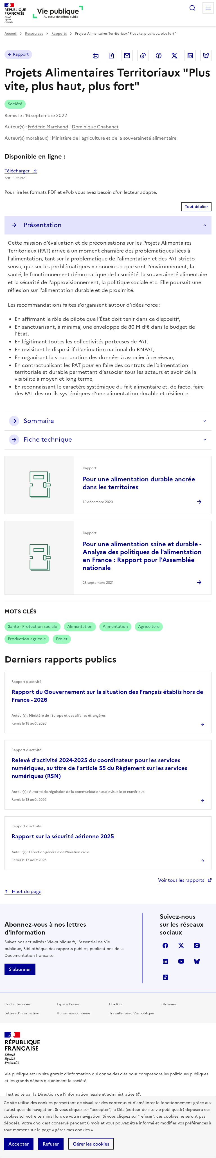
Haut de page (26, 891)
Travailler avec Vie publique (131, 1013)
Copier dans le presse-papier (142, 55)
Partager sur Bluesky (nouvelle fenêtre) (206, 55)
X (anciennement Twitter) (181, 945)
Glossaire (168, 1004)
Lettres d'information (21, 1013)
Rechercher (192, 8)
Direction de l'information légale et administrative (86, 1094)
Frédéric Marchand (48, 126)
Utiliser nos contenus (73, 1013)
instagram (196, 945)
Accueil (10, 33)
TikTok (165, 977)
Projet (62, 639)
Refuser (51, 1144)
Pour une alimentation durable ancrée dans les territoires (139, 483)
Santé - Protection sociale (32, 627)
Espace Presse (68, 1004)
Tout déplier (196, 207)
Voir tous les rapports (181, 880)
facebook (165, 945)
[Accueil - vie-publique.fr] (58, 13)
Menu (208, 8)
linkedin (165, 961)
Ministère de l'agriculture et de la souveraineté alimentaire (114, 138)
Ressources (34, 33)
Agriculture (148, 627)
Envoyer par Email (127, 55)
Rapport (21, 54)
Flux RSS (115, 1004)
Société (15, 104)
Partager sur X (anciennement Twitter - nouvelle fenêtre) (174, 55)
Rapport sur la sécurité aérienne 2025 (63, 836)
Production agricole (27, 639)
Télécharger (20, 170)
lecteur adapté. (140, 192)
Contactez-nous (17, 1004)
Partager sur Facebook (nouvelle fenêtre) (158, 55)
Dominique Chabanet (95, 126)
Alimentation (80, 627)
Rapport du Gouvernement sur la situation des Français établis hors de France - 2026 (107, 696)
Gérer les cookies (91, 1144)
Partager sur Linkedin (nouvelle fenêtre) (190, 55)
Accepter (18, 1144)
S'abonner (20, 969)
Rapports (59, 33)
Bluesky (196, 961)
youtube (181, 961)
